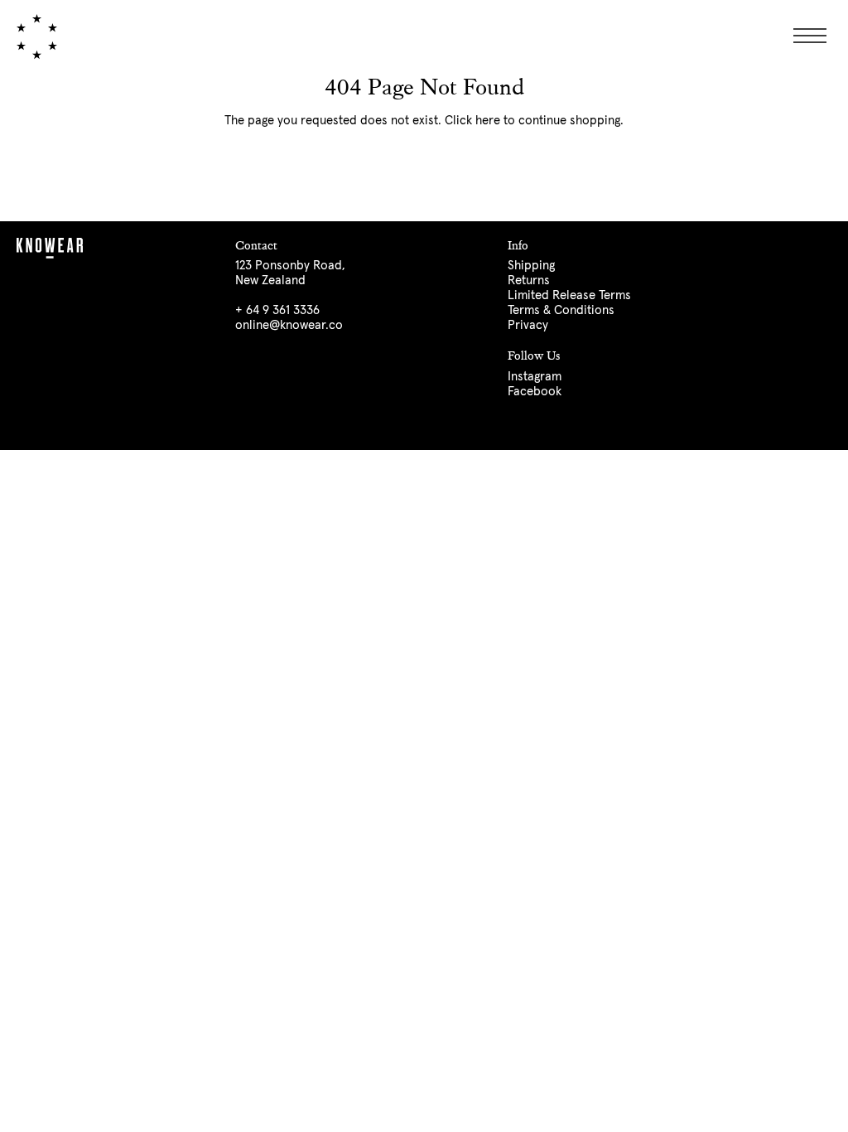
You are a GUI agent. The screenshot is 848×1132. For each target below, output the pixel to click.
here (487, 120)
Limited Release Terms (569, 295)
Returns (529, 280)
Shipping (531, 265)
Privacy (528, 325)
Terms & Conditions (561, 310)
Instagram (534, 376)
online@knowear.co (289, 325)
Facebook (534, 391)
